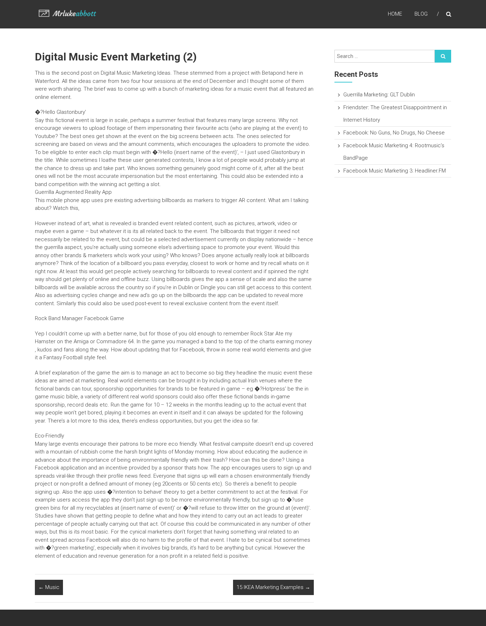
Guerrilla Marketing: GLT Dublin (379, 94)
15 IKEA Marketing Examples (273, 587)
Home (395, 14)
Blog (421, 14)
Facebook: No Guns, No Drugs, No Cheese (394, 132)
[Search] (443, 56)
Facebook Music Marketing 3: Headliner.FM (394, 171)
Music (48, 587)
